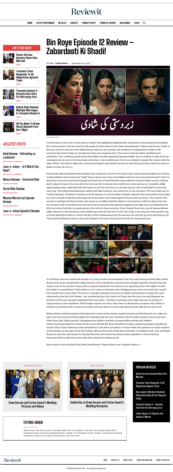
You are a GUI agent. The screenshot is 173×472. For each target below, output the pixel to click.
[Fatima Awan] (14, 428)
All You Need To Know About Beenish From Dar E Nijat (28, 126)
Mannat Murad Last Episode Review (18, 200)
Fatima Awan (61, 63)
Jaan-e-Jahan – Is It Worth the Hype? (21, 168)
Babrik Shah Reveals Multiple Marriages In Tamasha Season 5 (28, 110)
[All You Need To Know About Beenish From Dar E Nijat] (8, 127)
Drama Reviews (10, 183)
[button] (144, 23)
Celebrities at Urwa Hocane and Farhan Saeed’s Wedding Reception (97, 404)
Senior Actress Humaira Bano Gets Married (26, 58)
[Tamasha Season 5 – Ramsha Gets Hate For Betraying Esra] (8, 94)
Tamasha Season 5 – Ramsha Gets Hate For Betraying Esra (27, 94)
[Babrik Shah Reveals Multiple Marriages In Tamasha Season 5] (8, 111)
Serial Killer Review (13, 189)
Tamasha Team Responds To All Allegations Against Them (27, 75)
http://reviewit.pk (30, 427)
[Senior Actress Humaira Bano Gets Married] (8, 58)
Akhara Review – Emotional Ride (21, 179)
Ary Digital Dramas (12, 161)
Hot (18, 65)
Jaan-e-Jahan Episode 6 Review (21, 211)
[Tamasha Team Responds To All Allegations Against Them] (8, 75)
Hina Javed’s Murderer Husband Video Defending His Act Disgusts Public (151, 395)
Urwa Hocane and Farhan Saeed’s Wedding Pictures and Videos (33, 404)
